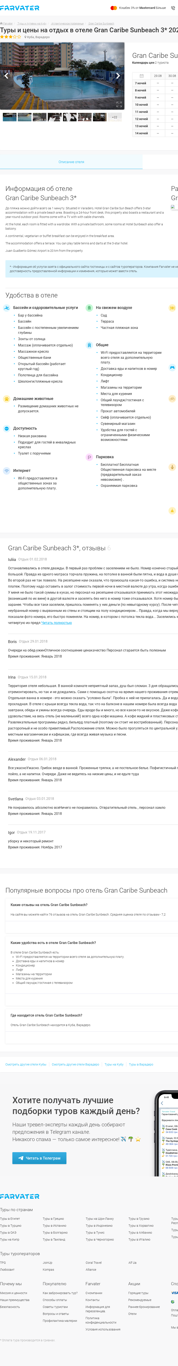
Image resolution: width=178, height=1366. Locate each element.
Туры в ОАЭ (8, 1232)
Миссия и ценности (13, 1293)
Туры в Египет (10, 1218)
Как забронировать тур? (60, 1293)
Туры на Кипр (9, 1239)
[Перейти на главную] (20, 1196)
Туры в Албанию (140, 1232)
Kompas (48, 1269)
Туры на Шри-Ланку (100, 1218)
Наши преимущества (15, 1300)
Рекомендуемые (139, 1300)
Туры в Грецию (53, 1218)
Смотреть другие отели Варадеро (75, 1064)
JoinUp (47, 1262)
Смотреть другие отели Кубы (25, 1064)
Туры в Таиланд (54, 1239)
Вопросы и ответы (56, 1314)
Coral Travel (94, 1262)
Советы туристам (55, 1307)
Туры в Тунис (95, 1232)
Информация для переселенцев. (98, 1309)
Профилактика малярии (60, 1320)
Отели (132, 1314)
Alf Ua (133, 1262)
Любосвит (7, 1269)
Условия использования (103, 1329)
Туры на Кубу (114, 1064)
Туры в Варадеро (141, 1064)
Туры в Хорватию (141, 1225)
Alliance (91, 1269)
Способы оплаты (55, 1300)
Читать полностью (56, 623)
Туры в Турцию (10, 1225)
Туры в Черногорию (100, 1239)
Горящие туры (138, 1293)
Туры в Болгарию (55, 1232)
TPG (3, 1262)
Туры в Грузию (139, 1218)
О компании (94, 1293)
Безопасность (10, 1307)
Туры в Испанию (54, 1225)
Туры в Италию (139, 1239)
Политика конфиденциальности (101, 1320)
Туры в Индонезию (99, 1225)
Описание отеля (71, 162)
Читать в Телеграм (43, 1158)
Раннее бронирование (144, 1307)
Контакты (93, 1300)
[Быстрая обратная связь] (173, 8)
